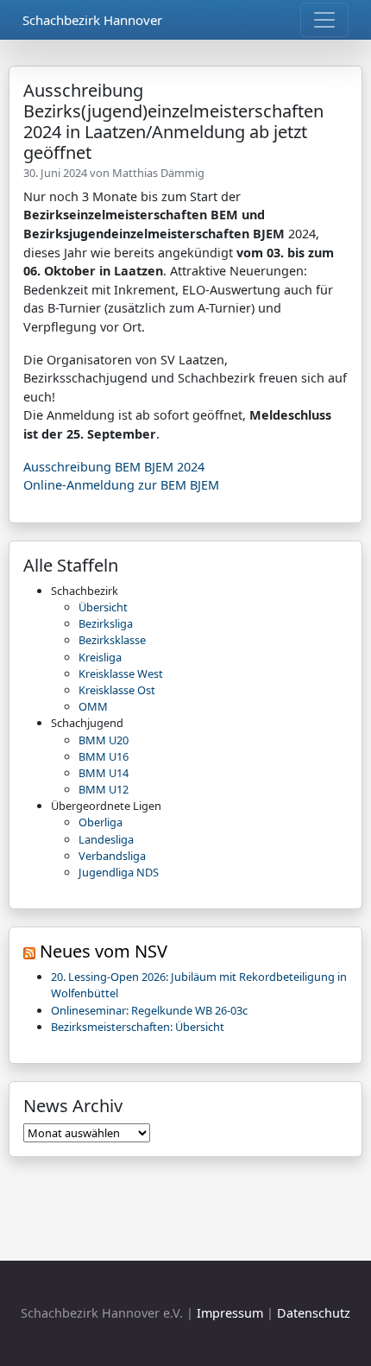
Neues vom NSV (103, 951)
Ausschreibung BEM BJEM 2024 (113, 466)
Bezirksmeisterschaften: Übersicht (137, 1026)
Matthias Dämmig (158, 172)
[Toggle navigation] (324, 20)
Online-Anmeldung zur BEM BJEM (121, 485)
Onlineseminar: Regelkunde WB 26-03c (149, 1010)
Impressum (230, 1313)
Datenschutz (313, 1313)
